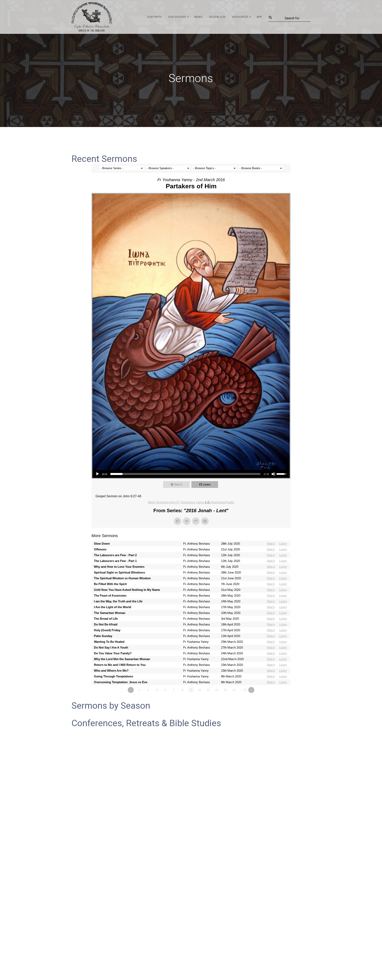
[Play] (97, 474)
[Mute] (273, 474)
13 (225, 690)
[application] (191, 474)
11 (208, 690)
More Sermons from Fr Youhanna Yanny (176, 502)
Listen (206, 484)
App (259, 16)
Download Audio (222, 502)
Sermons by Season (110, 705)
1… (140, 690)
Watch (178, 484)
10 (199, 690)
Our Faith (154, 16)
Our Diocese (177, 16)
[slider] (185, 474)
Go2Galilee (217, 16)
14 (233, 690)
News (198, 16)
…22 (244, 690)
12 (216, 690)
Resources (240, 16)
